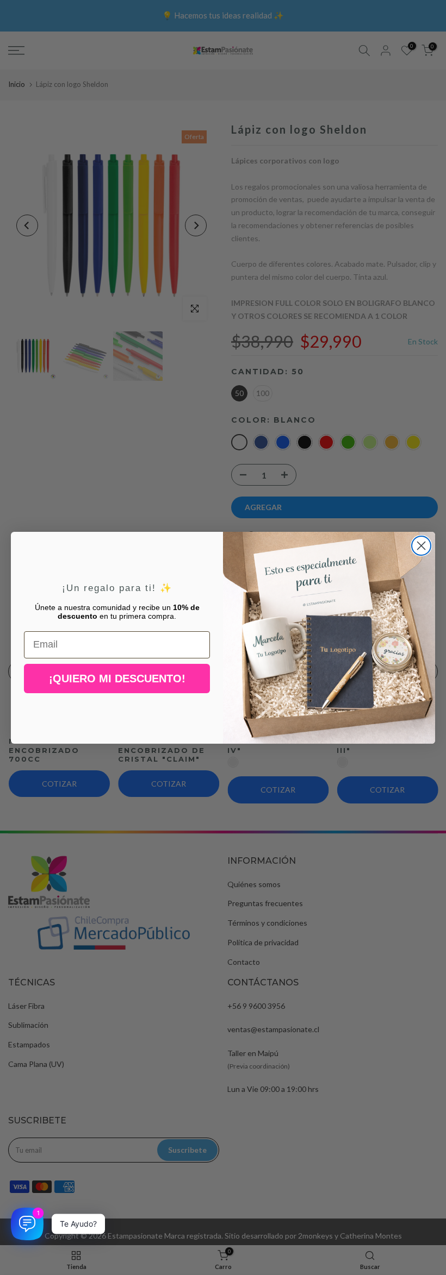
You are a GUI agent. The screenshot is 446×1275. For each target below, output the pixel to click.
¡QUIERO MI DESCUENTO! (117, 678)
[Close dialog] (421, 545)
